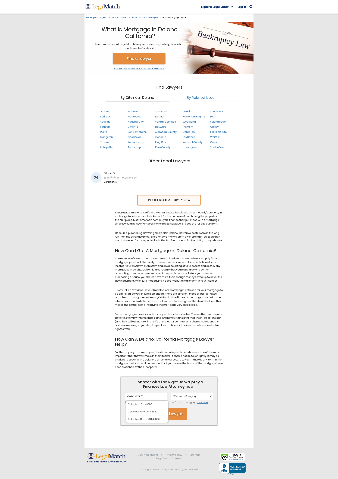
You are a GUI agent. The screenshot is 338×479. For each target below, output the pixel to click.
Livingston (106, 137)
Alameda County (166, 132)
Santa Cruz (217, 147)
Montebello (135, 116)
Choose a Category (184, 396)
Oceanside (135, 137)
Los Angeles (190, 147)
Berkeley (105, 116)
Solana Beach (218, 121)
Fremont (188, 127)
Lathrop (105, 127)
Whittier (215, 137)
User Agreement (148, 455)
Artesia (187, 111)
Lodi (212, 116)
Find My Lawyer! (169, 413)
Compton (189, 132)
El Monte (133, 127)
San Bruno (161, 111)
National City (136, 121)
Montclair (133, 111)
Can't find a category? (189, 402)
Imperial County (192, 142)
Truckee (105, 142)
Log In (242, 7)
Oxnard (214, 142)
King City (160, 142)
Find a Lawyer (139, 58)
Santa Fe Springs (165, 121)
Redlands (134, 142)
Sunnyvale (216, 111)
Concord (160, 137)
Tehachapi (134, 147)
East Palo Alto (218, 132)
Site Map (195, 455)
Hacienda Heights (194, 116)
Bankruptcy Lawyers (96, 17)
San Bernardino (137, 132)
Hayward (161, 127)
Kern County (162, 147)
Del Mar (159, 116)
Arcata (104, 111)
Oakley (214, 127)
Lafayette (106, 147)
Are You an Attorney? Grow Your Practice (139, 68)
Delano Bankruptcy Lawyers (144, 17)
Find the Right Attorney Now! (169, 200)
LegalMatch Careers (169, 458)
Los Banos (189, 137)
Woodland (189, 121)
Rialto (103, 132)
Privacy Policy (174, 455)
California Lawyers (118, 17)
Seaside (105, 121)
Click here (202, 402)
